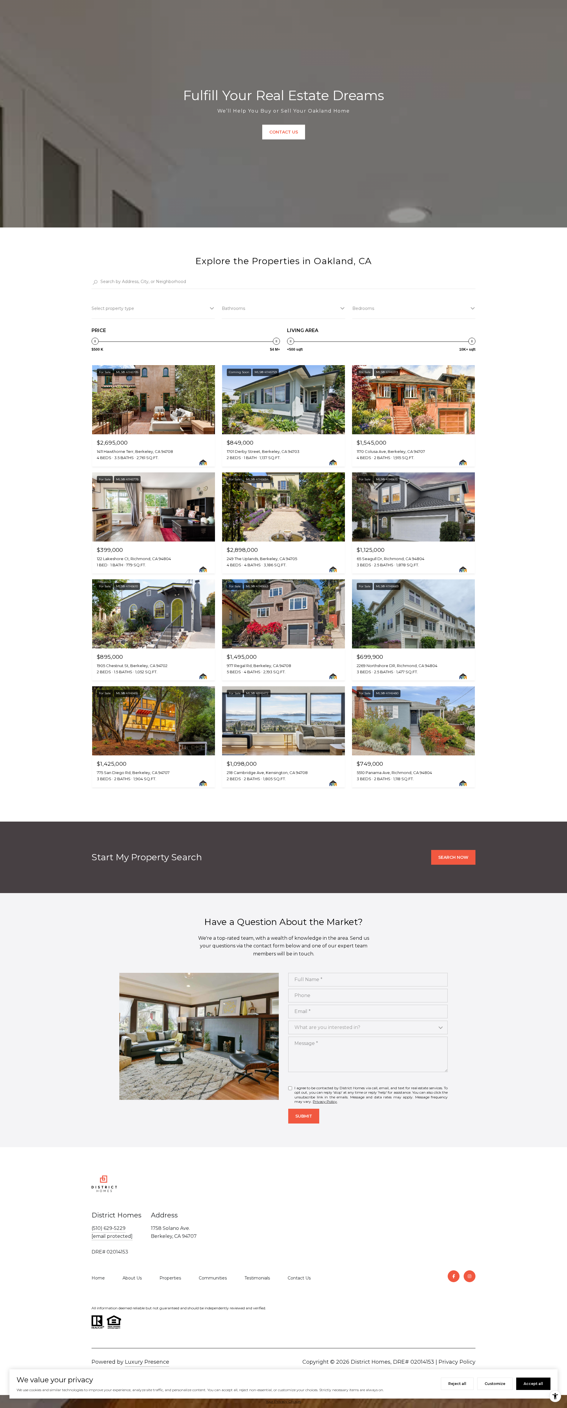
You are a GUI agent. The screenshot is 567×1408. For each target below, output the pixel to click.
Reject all (457, 1383)
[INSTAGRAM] (469, 1276)
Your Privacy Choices (283, 1401)
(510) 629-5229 (109, 1228)
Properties (170, 1278)
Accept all (533, 1383)
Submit (303, 1116)
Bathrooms (233, 308)
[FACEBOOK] (454, 1276)
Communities (213, 1278)
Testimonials (257, 1278)
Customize (495, 1383)
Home (98, 1278)
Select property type (113, 308)
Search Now (453, 857)
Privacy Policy (325, 1101)
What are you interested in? (327, 1027)
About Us (132, 1278)
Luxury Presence (147, 1362)
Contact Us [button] (283, 132)
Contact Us (299, 1278)
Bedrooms (363, 308)
